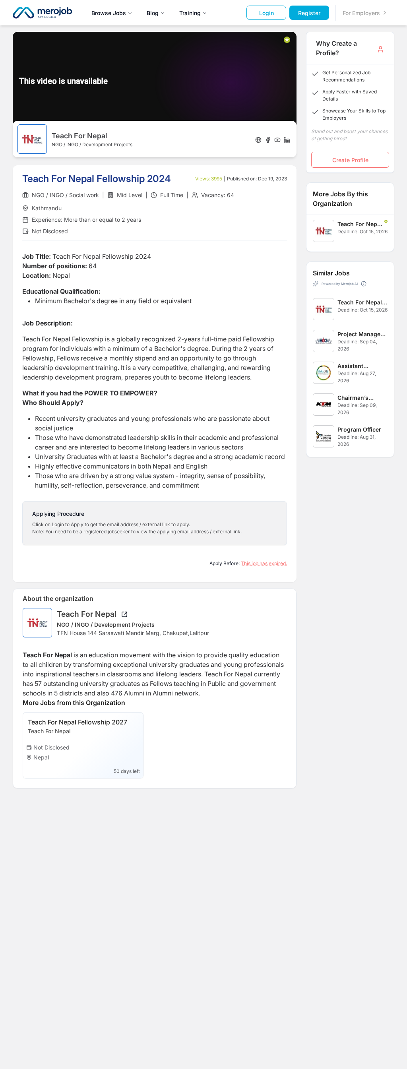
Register (309, 13)
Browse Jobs (108, 13)
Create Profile (350, 160)
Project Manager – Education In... (362, 334)
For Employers (361, 13)
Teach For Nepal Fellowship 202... (359, 224)
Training (190, 13)
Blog (153, 13)
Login (266, 13)
